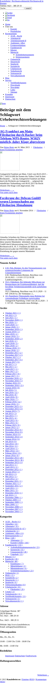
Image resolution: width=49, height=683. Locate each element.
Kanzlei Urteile (19, 543)
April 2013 (11, 467)
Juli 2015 (11, 413)
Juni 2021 (11, 318)
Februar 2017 (12, 374)
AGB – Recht (13, 522)
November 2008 (14, 507)
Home (2, 126)
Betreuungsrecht (14, 536)
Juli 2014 (11, 441)
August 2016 (12, 388)
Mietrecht (11, 561)
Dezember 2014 (13, 430)
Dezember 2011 (13, 481)
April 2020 (11, 325)
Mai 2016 (11, 395)
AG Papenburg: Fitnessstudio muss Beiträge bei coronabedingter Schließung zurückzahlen (25, 297)
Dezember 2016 (13, 378)
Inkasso (10, 557)
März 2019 (11, 334)
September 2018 (14, 339)
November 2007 (14, 509)
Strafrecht (11, 582)
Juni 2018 (11, 341)
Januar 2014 (12, 455)
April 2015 (11, 420)
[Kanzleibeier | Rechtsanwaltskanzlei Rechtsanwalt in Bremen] (3, 103)
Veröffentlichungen (15, 596)
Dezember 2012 (13, 469)
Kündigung (17, 564)
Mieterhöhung (18, 566)
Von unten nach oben (9, 192)
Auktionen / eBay (14, 533)
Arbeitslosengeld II (15, 529)
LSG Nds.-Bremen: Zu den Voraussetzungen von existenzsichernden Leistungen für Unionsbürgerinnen (25, 270)
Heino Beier (9, 147)
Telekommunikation (15, 585)
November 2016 (14, 381)
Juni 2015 (11, 416)
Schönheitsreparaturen (22, 571)
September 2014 (14, 437)
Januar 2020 (12, 327)
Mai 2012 (11, 476)
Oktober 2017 (13, 357)
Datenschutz (20, 656)
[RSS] (7, 20)
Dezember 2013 (14, 458)
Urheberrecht (13, 587)
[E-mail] (8, 17)
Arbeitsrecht (12, 531)
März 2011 (11, 490)
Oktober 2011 (13, 483)
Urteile (10, 592)
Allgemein (12, 526)
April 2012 (11, 479)
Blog (10, 538)
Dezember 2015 (13, 406)
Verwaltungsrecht (14, 601)
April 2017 (11, 369)
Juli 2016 (11, 390)
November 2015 (14, 409)
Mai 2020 (11, 322)
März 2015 (11, 423)
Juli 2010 (11, 495)
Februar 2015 (12, 425)
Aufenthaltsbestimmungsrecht (25, 547)
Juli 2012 (11, 474)
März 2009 (11, 504)
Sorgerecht (17, 550)
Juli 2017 (11, 364)
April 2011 (11, 488)
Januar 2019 (12, 336)
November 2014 (14, 432)
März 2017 (11, 371)
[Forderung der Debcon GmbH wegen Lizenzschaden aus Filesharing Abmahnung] (10, 233)
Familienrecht (13, 545)
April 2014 (11, 448)
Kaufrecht (11, 559)
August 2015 (12, 411)
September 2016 (14, 385)
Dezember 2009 (13, 497)
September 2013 (14, 462)
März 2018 (11, 346)
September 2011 (13, 486)
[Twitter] (9, 13)
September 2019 (14, 329)
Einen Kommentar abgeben (11, 150)
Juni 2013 (11, 465)
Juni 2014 (11, 444)
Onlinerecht (12, 573)
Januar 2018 (12, 350)
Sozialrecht (11, 578)
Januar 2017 (12, 376)
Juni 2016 (11, 392)
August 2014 (12, 439)
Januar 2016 (12, 404)
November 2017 (14, 355)
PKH (10, 575)
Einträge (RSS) (28, 679)
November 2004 (14, 511)
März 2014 (12, 451)
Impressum (9, 656)
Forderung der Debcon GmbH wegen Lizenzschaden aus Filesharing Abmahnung (20, 201)
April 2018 (11, 343)
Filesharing (37, 147)
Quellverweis (30, 656)
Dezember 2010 (13, 493)
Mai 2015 (11, 418)
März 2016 (11, 399)
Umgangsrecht (18, 552)
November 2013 (14, 460)
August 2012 (12, 472)
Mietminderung (18, 568)
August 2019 (12, 332)
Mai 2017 (11, 367)
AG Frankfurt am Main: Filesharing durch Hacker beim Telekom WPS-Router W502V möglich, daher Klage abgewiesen (22, 137)
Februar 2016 (13, 402)
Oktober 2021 (13, 313)
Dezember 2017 (13, 353)
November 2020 (14, 320)
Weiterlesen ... (43, 675)
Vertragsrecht (12, 599)
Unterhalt (16, 554)
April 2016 (11, 397)
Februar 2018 (12, 348)
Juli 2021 (11, 315)
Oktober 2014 (13, 434)
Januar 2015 (12, 427)
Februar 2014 (13, 453)
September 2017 (14, 360)
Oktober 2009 (13, 500)
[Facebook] (10, 15)
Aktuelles (11, 524)
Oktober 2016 (13, 383)
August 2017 (12, 362)
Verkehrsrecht (13, 594)
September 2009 (14, 502)
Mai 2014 (11, 446)
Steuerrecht (11, 580)
